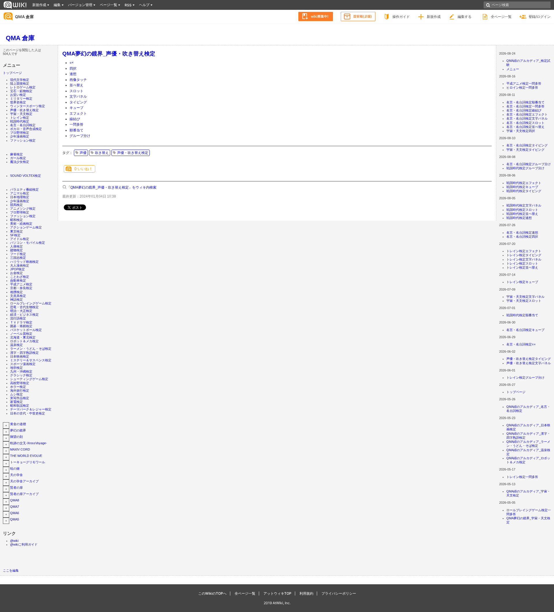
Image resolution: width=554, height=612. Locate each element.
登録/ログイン (540, 16)
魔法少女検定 (19, 161)
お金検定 (16, 273)
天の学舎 (16, 475)
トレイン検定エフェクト (523, 251)
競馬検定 (16, 205)
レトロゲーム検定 (22, 87)
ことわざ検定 (19, 276)
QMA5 (14, 519)
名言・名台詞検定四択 (522, 236)
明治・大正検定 (21, 310)
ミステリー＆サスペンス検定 (30, 360)
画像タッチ (78, 80)
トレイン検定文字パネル (523, 259)
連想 (73, 74)
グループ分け (80, 136)
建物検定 (16, 250)
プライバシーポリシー (338, 593)
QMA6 (14, 513)
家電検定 (16, 401)
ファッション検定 (22, 140)
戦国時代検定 (19, 121)
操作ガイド (401, 16)
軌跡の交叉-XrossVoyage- (28, 443)
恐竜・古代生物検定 (24, 307)
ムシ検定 (16, 394)
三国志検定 (18, 257)
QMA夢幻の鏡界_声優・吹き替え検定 (108, 53)
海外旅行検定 (19, 390)
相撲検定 (16, 292)
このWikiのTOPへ (212, 593)
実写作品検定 (19, 398)
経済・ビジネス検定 (24, 314)
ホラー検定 (18, 386)
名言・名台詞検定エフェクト (527, 114)
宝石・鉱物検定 (21, 91)
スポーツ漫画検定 (22, 364)
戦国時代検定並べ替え (522, 213)
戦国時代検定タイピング (523, 191)
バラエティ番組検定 (24, 189)
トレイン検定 (19, 117)
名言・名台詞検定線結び (523, 110)
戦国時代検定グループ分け (525, 168)
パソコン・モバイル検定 (27, 242)
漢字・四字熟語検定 (24, 352)
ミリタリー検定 (21, 98)
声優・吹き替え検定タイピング (528, 358)
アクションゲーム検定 (26, 227)
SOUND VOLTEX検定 (25, 175)
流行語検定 (18, 318)
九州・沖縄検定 (21, 371)
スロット (76, 91)
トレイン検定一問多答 (522, 477)
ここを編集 (11, 570)
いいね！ (83, 169)
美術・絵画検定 (21, 223)
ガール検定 (18, 158)
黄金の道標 (18, 424)
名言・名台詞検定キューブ (525, 330)
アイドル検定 (19, 239)
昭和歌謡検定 (19, 405)
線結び (75, 119)
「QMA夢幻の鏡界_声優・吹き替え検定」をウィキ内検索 (111, 187)
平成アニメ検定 (21, 284)
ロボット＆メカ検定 (24, 341)
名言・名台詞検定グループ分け (528, 164)
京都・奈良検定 (21, 288)
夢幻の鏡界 (18, 430)
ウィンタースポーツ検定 (27, 106)
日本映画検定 (19, 356)
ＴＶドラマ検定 (21, 322)
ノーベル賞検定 (21, 333)
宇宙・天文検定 (21, 114)
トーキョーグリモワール (27, 462)
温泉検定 (16, 345)
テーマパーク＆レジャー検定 (30, 409)
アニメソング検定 (22, 208)
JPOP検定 (17, 269)
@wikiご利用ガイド (24, 544)
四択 (73, 68)
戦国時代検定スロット (522, 209)
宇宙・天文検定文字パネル (525, 296)
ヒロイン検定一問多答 (522, 87)
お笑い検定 (18, 94)
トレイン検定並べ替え (522, 267)
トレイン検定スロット (522, 263)
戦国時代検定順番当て (522, 315)
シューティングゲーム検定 (29, 379)
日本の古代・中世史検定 (27, 413)
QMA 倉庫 (24, 16)
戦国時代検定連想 (519, 217)
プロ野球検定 (19, 132)
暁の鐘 (15, 468)
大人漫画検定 (19, 265)
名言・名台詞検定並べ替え (525, 127)
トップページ (12, 73)
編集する (464, 16)
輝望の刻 (16, 436)
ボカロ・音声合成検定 (26, 129)
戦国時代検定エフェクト (523, 183)
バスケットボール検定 (26, 330)
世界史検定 (18, 102)
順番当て (76, 130)
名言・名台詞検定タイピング (527, 145)
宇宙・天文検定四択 (520, 131)
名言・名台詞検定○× (521, 344)
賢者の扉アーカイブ (24, 494)
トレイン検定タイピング (523, 255)
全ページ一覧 (501, 16)
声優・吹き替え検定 (24, 110)
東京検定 (16, 231)
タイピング (78, 102)
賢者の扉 (16, 487)
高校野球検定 (19, 383)
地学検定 (16, 367)
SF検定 (15, 235)
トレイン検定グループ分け (525, 377)
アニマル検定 (19, 193)
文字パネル (78, 96)
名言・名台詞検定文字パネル (527, 118)
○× (72, 63)
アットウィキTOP (277, 593)
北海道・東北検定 (22, 337)
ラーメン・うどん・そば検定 (30, 348)
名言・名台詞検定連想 (522, 232)
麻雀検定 (16, 154)
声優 (83, 153)
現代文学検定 (19, 79)
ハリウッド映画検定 (24, 261)
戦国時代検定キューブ (522, 187)
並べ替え (76, 85)
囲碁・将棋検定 (21, 326)
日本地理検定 (19, 197)
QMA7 (14, 506)
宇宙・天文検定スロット (523, 300)
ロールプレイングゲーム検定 (30, 303)
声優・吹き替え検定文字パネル (528, 363)
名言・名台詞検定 (22, 125)
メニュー (512, 69)
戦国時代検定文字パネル (523, 205)
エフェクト (78, 113)
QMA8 (14, 500)
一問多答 (76, 124)
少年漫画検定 (19, 136)
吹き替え (102, 153)
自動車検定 (18, 280)
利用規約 (306, 593)
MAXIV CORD (20, 449)
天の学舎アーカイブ (24, 481)
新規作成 (434, 16)
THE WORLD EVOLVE (26, 455)
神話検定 (16, 299)
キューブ (76, 108)
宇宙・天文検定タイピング (525, 149)
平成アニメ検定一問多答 (523, 83)
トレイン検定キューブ (522, 282)
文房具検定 (18, 295)
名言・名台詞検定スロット (525, 122)
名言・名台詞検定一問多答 (525, 106)
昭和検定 (16, 220)
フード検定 (18, 254)
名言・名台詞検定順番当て (525, 102)
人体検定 (16, 246)
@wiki (14, 540)
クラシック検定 (21, 375)
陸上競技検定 (19, 83)
